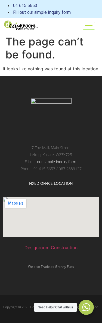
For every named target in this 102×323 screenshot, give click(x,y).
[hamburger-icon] (89, 25)
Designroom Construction (51, 247)
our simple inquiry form (56, 161)
